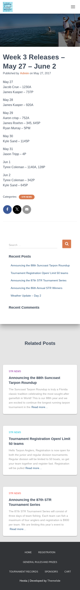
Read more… (39, 407)
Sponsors (51, 571)
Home (28, 552)
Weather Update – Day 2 (26, 295)
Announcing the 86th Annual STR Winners (36, 288)
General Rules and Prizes (40, 562)
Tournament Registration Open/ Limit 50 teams (39, 273)
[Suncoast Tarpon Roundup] (9, 7)
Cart (67, 571)
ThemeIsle (53, 580)
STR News (27, 197)
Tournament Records (23, 571)
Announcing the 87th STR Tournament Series (38, 280)
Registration (46, 552)
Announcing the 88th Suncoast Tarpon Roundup (40, 265)
